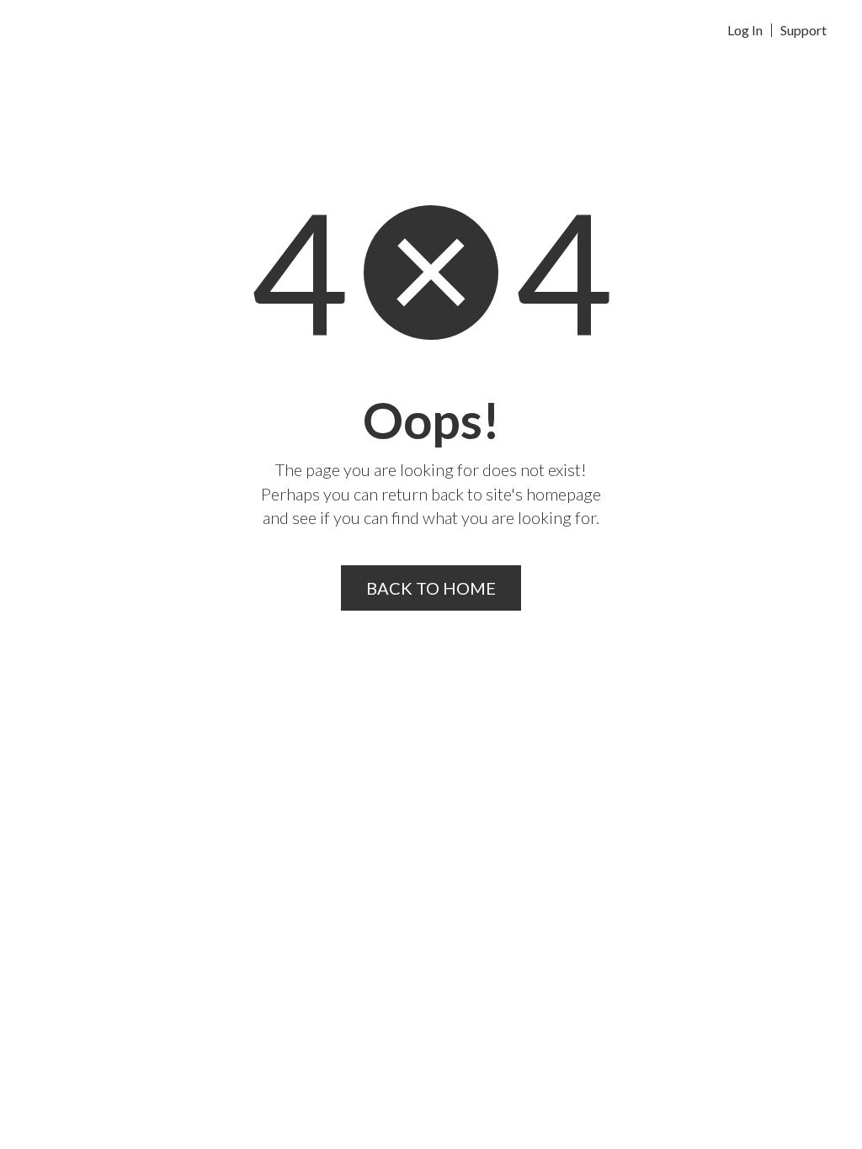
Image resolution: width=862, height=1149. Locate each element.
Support (803, 30)
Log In (745, 30)
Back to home (431, 588)
